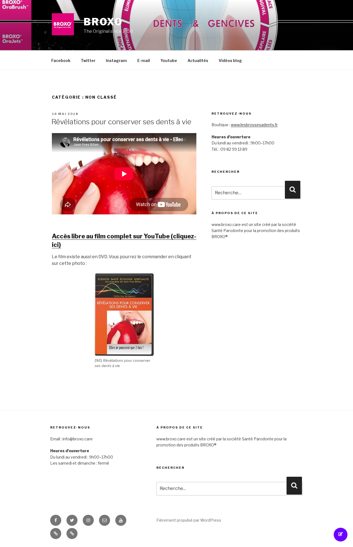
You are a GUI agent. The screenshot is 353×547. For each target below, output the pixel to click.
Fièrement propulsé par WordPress (188, 520)
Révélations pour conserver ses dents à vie (121, 121)
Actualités (198, 60)
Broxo (103, 22)
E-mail (143, 60)
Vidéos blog (230, 60)
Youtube (169, 60)
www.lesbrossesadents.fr (254, 124)
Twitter (88, 60)
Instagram (116, 60)
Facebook (60, 60)
